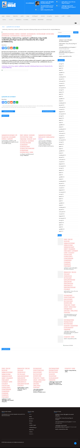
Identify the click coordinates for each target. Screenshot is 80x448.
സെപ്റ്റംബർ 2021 (62, 192)
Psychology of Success (68, 321)
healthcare (17, 33)
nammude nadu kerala (21, 107)
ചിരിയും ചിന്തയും (74, 310)
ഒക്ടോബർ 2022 (62, 163)
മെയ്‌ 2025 (61, 96)
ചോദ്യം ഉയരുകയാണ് (68, 327)
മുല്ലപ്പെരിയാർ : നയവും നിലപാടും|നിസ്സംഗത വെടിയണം (68, 44)
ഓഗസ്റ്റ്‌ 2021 (61, 194)
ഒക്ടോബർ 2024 (62, 111)
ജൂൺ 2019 (61, 231)
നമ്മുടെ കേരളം (23, 138)
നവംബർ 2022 (61, 161)
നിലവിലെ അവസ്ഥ (21, 372)
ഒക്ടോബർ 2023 (62, 137)
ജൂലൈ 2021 (61, 196)
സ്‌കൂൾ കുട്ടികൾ (5, 397)
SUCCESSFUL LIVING (68, 303)
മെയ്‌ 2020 (61, 226)
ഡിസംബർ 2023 (62, 133)
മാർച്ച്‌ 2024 (61, 126)
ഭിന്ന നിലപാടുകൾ (67, 277)
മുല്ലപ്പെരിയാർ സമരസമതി (69, 287)
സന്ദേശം (4, 19)
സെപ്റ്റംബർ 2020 (62, 218)
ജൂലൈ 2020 (61, 222)
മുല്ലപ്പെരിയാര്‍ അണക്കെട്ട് (69, 279)
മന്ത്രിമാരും (4, 138)
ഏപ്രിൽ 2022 (61, 176)
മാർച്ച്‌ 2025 (61, 100)
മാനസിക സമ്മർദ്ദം (50, 33)
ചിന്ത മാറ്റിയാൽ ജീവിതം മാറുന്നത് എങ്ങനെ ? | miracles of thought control (47, 7)
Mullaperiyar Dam (67, 272)
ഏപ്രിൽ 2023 (61, 150)
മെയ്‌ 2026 (61, 70)
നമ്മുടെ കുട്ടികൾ (67, 250)
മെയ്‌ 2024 (61, 122)
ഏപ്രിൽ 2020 (61, 229)
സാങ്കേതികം (33, 19)
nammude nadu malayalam (31, 107)
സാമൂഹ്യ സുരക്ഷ (68, 254)
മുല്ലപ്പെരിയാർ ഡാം (68, 285)
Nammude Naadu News (48, 105)
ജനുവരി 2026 (61, 79)
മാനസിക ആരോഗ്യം (31, 33)
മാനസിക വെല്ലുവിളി (41, 33)
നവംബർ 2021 (61, 187)
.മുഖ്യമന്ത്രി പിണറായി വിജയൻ (8, 33)
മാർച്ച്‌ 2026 (61, 74)
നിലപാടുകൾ (66, 274)
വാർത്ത (68, 16)
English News (40, 19)
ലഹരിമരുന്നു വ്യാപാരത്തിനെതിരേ (27, 148)
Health (21, 135)
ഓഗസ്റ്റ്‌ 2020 (61, 220)
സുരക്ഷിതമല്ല (67, 262)
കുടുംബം (56, 16)
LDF (16, 135)
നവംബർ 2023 (61, 135)
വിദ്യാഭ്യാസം (18, 19)
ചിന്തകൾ (66, 306)
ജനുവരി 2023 (61, 157)
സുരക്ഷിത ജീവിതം (67, 260)
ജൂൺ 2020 (61, 224)
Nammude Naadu (40, 105)
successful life (66, 325)
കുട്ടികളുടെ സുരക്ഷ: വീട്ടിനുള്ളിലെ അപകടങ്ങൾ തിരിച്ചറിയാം (65, 40)
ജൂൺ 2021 (61, 198)
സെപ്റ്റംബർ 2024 (62, 113)
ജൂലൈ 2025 (61, 92)
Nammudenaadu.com (9, 442)
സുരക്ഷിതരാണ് (67, 264)
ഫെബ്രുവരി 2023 (62, 155)
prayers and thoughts (68, 299)
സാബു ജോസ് (71, 252)
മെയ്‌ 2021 (61, 200)
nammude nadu (13, 107)
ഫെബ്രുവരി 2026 (62, 76)
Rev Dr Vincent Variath (68, 301)
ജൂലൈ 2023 (61, 144)
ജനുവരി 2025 (61, 105)
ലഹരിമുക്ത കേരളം (24, 150)
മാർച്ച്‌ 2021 (61, 205)
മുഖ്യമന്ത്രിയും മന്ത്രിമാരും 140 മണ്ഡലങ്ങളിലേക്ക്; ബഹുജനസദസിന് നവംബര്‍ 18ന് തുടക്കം (10, 142)
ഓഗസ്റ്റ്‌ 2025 (61, 89)
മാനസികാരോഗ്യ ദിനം (15, 35)
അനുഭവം (8, 16)
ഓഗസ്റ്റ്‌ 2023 (61, 142)
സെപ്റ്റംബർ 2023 (62, 139)
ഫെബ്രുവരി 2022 (62, 181)
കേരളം (27, 16)
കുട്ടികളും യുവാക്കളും (68, 245)
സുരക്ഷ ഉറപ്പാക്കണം (68, 256)
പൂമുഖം (3, 16)
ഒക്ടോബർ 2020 (62, 216)
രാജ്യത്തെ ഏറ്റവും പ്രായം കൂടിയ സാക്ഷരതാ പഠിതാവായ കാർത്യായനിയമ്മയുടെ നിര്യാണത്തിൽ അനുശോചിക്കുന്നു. (9, 111)
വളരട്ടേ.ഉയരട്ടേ (67, 329)
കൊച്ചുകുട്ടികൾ (72, 248)
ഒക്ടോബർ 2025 (62, 85)
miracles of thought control (69, 297)
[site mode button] (75, 23)
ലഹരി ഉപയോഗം (23, 140)
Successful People (74, 325)
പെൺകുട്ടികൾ (75, 250)
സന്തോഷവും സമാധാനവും (26, 35)
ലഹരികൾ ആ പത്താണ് (24, 146)
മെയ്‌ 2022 (61, 174)
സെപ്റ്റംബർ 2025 (62, 87)
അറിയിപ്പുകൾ (35, 16)
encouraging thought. (68, 295)
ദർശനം (30, 423)
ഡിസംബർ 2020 (62, 211)
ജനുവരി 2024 (61, 131)
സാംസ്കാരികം (49, 16)
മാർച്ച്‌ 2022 (61, 179)
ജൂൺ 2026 (61, 68)
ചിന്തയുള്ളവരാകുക (68, 308)
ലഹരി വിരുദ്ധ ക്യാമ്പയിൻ (25, 142)
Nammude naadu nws (6, 107)
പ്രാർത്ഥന (43, 16)
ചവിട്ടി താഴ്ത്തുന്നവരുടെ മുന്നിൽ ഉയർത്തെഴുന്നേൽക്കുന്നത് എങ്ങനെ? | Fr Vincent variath (68, 7)
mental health (23, 33)
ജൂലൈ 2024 (61, 118)
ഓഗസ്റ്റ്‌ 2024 (61, 116)
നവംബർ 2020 (61, 213)
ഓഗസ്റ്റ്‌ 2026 (61, 63)
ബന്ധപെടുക (49, 19)
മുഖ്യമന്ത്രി (10, 138)
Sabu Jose (70, 239)
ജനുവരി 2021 (61, 209)
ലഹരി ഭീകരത (30, 140)
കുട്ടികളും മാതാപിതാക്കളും (69, 243)
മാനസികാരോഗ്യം (5, 35)
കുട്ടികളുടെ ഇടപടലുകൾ (7, 376)
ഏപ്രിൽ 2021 (61, 203)
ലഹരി (34, 138)
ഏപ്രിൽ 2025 (61, 98)
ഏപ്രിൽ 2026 (61, 72)
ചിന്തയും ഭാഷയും (72, 306)
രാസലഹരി (29, 138)
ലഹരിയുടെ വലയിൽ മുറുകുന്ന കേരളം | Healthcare (27, 155)
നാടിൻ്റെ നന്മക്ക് (32, 425)
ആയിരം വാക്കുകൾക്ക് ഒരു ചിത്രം (47, 9)
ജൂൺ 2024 (61, 120)
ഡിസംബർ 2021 (62, 185)
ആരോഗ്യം (15, 16)
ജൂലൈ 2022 (61, 170)
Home (30, 414)
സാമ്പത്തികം (25, 19)
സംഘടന (11, 19)
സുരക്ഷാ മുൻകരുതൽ (68, 258)
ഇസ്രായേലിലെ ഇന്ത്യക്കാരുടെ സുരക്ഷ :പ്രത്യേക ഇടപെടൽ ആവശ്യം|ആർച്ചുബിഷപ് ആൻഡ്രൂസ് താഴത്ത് (49, 111)
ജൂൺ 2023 (61, 146)
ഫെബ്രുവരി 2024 (62, 129)
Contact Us (31, 433)
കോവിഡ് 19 (31, 418)
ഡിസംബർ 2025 (62, 81)
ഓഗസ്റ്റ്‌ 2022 (61, 168)
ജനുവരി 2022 (61, 183)
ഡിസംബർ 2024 (62, 107)
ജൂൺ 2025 (61, 94)
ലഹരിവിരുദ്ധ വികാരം (24, 152)
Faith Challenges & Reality (69, 319)
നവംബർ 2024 (61, 109)
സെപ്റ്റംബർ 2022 (62, 166)
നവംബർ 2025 (61, 83)
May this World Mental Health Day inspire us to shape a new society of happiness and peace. (19, 105)
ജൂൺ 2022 (61, 172)
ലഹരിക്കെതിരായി (23, 144)
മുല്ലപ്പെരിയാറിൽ (67, 281)
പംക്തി (62, 16)
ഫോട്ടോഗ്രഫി (67, 336)
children (65, 239)
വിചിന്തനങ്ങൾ (67, 312)
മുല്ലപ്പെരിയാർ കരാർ (68, 283)
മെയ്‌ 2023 (61, 148)
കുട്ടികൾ (65, 248)
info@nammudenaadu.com (19, 442)
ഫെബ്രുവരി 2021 (62, 207)
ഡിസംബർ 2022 (62, 159)
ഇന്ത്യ (22, 16)
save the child (66, 241)
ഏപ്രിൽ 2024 (61, 124)
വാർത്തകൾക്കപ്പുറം (33, 427)
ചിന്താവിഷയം (66, 310)
